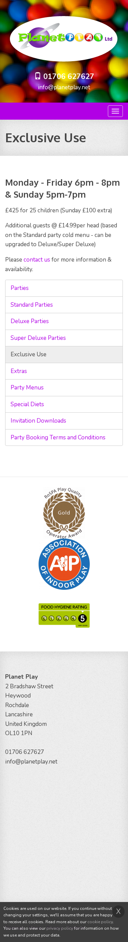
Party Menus (27, 388)
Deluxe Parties (30, 321)
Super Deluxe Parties (38, 338)
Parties (20, 288)
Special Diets (27, 404)
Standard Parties (32, 305)
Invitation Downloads (38, 421)
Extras (19, 371)
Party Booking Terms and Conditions (58, 437)
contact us (37, 260)
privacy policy (59, 928)
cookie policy (100, 922)
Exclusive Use (28, 354)
